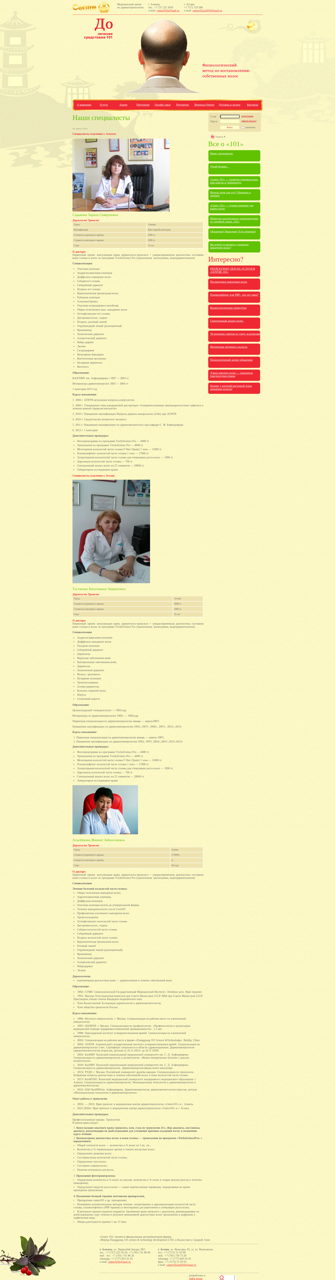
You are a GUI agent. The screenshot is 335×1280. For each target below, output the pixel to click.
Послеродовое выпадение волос (228, 281)
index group (195, 1278)
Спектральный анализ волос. (227, 320)
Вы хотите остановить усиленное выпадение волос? (229, 246)
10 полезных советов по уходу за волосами (235, 333)
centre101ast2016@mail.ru (207, 10)
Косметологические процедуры (228, 307)
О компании (84, 104)
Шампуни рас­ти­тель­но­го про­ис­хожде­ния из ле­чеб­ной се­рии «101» (234, 220)
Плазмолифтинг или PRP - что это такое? (234, 294)
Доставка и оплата (229, 104)
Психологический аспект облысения (231, 360)
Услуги (104, 104)
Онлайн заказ (163, 104)
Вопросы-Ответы (204, 104)
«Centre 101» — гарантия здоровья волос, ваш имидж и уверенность (234, 181)
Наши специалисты (221, 153)
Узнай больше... (219, 166)
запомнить (250, 127)
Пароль (214, 121)
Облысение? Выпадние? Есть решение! (233, 231)
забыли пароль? (248, 121)
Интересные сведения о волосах (228, 346)
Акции (123, 104)
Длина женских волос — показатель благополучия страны (231, 375)
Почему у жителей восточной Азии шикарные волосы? (231, 388)
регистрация (247, 116)
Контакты (252, 104)
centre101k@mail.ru (168, 10)
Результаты (182, 104)
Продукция (142, 104)
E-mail (213, 116)
